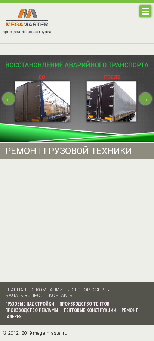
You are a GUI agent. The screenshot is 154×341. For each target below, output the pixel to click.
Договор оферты (89, 290)
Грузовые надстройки (29, 304)
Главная (15, 290)
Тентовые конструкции (89, 310)
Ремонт (129, 310)
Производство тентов (84, 304)
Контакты (61, 295)
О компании (47, 290)
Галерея (13, 316)
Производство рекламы (31, 310)
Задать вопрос (24, 295)
